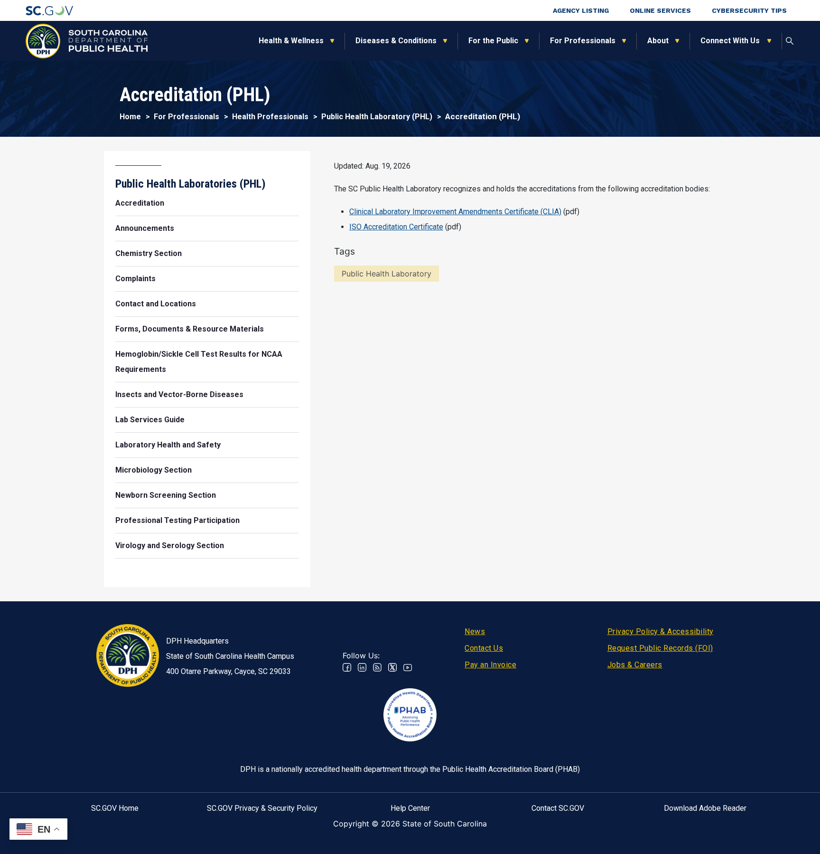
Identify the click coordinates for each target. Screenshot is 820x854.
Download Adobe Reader (705, 808)
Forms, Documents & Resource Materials (189, 328)
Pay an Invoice (490, 664)
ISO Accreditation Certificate (396, 226)
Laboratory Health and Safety (168, 444)
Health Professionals (270, 116)
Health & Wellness (291, 40)
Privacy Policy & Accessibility (660, 631)
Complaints (135, 278)
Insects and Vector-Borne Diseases (179, 394)
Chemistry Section (148, 253)
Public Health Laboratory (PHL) (376, 116)
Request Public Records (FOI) (660, 648)
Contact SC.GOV (557, 808)
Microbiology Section (153, 469)
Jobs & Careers (634, 664)
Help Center (410, 808)
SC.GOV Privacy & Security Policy (262, 808)
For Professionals (582, 40)
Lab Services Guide (150, 419)
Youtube (407, 667)
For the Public (493, 40)
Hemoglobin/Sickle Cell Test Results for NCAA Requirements (198, 362)
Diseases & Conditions (396, 40)
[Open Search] (789, 41)
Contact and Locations (155, 303)
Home (130, 116)
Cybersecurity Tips (749, 10)
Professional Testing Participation (177, 520)
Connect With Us (730, 40)
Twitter (392, 667)
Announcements (144, 228)
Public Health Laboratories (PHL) (190, 183)
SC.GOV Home (115, 808)
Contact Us (484, 648)
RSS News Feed (377, 667)
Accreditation (139, 203)
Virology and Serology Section (169, 545)
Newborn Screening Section (165, 495)
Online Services (660, 10)
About (658, 40)
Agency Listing (581, 10)
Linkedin (362, 667)
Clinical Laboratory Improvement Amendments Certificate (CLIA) (455, 211)
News (475, 631)
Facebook (347, 667)
